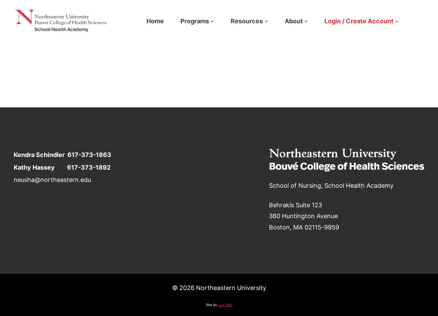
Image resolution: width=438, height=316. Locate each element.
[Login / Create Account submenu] (397, 21)
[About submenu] (306, 21)
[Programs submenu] (212, 21)
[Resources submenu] (266, 21)
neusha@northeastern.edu (52, 179)
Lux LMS (225, 305)
